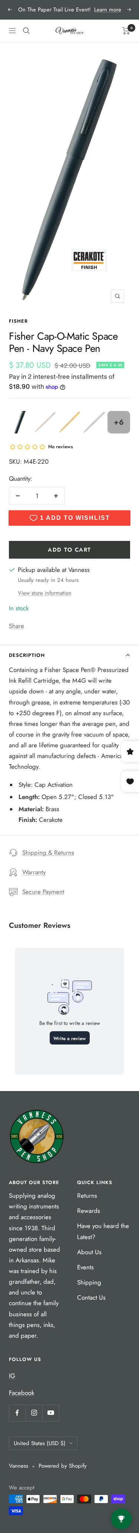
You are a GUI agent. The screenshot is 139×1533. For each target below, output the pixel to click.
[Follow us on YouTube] (50, 1413)
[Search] (26, 30)
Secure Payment (43, 891)
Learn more (107, 10)
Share (16, 625)
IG (12, 1375)
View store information (45, 593)
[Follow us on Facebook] (17, 1413)
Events (85, 1267)
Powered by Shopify (63, 1466)
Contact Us (91, 1297)
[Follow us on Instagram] (34, 1413)
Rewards (88, 1210)
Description (27, 655)
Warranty (34, 872)
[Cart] (126, 30)
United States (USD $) (40, 1443)
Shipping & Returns (48, 852)
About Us (89, 1252)
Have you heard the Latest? (103, 1231)
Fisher (18, 321)
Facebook (21, 1392)
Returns (87, 1195)
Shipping (89, 1282)
